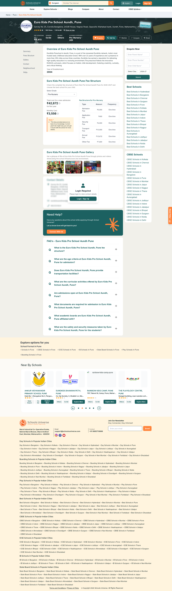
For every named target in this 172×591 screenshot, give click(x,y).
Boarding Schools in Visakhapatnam (55, 473)
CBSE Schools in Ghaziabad (31, 534)
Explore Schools (50, 9)
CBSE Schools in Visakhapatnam (110, 527)
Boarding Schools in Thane (80, 470)
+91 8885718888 (96, 431)
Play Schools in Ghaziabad (140, 495)
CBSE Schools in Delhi (136, 220)
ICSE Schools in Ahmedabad (94, 548)
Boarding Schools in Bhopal (102, 470)
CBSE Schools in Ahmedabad (31, 530)
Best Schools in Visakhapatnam (105, 509)
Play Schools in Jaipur (86, 488)
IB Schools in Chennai (65, 560)
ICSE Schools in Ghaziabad (55, 552)
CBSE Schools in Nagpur (137, 187)
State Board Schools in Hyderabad (109, 571)
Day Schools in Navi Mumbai (95, 455)
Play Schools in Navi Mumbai (96, 495)
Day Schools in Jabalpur (67, 448)
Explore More (47, 402)
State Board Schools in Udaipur (32, 581)
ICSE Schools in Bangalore (29, 542)
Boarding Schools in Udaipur (80, 473)
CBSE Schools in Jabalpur (138, 207)
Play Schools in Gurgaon (75, 495)
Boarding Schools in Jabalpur (97, 466)
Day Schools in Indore (29, 448)
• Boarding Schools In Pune (30, 354)
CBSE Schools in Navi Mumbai (100, 530)
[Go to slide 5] (93, 408)
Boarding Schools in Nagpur (74, 466)
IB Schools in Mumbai (103, 560)
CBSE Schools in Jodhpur (137, 200)
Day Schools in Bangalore (29, 445)
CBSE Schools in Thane (137, 191)
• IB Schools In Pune (86, 349)
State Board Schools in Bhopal (81, 578)
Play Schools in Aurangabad (126, 488)
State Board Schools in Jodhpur (32, 578)
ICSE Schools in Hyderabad (71, 542)
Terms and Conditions (57, 588)
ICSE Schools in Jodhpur (89, 545)
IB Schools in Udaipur (103, 563)
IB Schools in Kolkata (47, 560)
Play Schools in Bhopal (47, 491)
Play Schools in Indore (29, 488)
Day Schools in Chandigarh (53, 455)
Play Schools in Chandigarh (53, 495)
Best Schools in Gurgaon (137, 101)
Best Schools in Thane (136, 121)
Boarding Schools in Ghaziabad (84, 477)
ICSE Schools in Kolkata (50, 542)
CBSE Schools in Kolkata (137, 159)
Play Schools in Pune (129, 484)
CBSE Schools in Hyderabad (134, 167)
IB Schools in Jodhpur (29, 563)
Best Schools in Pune (136, 104)
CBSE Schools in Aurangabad (134, 195)
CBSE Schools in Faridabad (124, 530)
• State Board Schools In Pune (107, 349)
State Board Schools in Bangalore (32, 571)
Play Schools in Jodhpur (105, 488)
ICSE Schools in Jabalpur (49, 545)
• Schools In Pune (27, 349)
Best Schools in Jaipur (136, 114)
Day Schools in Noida (65, 452)
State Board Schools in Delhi (105, 578)
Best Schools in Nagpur (136, 127)
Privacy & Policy (73, 588)
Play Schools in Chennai (69, 484)
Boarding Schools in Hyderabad (102, 463)
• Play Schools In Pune (130, 349)
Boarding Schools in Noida (124, 470)
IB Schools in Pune (120, 560)
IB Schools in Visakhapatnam (82, 563)
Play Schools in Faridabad (119, 495)
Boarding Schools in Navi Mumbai (33, 477)
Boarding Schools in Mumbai (126, 463)
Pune (15, 15)
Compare (85, 9)
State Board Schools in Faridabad (33, 584)
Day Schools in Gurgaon (74, 455)
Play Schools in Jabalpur (67, 488)
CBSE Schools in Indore (137, 203)
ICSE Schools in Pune (112, 542)
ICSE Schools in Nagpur (29, 545)
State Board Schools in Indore (55, 574)
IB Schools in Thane (46, 563)
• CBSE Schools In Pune (45, 349)
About (101, 9)
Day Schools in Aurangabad (125, 448)
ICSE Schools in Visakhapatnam (70, 548)
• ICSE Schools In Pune (67, 349)
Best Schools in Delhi (136, 146)
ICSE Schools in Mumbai (93, 542)
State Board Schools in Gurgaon (86, 581)
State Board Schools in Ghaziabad (60, 584)
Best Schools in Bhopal (136, 124)
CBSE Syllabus (134, 9)
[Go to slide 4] (89, 408)
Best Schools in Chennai (137, 98)
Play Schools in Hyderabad (90, 484)
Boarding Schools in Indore (52, 466)
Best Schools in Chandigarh (53, 512)
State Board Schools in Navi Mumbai (113, 581)
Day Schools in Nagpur (47, 448)
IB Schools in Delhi (62, 563)
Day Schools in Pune (128, 445)
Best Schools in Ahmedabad (31, 512)
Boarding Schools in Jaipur (120, 466)
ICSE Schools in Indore (130, 542)
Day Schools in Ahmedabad (31, 455)
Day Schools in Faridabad (117, 455)
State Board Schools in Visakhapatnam (132, 578)
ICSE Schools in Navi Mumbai (32, 552)
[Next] (99, 408)
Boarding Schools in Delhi (30, 473)
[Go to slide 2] (82, 408)
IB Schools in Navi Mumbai (141, 563)
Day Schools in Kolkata (49, 445)
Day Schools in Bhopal (47, 452)
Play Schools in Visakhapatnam (105, 491)
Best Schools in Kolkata (136, 108)
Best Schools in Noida (136, 143)
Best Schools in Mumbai (137, 111)
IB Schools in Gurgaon (121, 563)
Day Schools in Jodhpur (104, 448)
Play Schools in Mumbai (110, 484)
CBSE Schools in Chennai (138, 162)
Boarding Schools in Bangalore (31, 463)
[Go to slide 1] (78, 408)
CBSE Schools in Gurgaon (138, 213)
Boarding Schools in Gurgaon (130, 473)
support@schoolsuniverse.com (67, 431)
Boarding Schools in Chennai (77, 463)
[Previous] (73, 408)
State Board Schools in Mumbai (136, 571)
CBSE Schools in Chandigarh (55, 530)
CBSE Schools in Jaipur (137, 184)
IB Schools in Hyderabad (84, 560)
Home (32, 9)
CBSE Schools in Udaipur (133, 527)
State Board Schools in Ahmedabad (59, 581)
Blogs (70, 9)
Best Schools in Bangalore (138, 95)
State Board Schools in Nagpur (79, 574)
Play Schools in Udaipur (127, 491)
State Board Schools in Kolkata (57, 571)
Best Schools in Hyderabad (138, 91)
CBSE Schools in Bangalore (134, 173)
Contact (116, 9)
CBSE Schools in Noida (137, 216)
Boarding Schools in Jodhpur (31, 470)
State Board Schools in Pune (31, 574)
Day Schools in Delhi (82, 452)
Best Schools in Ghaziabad (141, 512)
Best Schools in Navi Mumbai (97, 512)
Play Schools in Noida (66, 491)
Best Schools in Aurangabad (133, 132)
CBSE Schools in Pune (136, 178)
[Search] (111, 3)
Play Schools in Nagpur (47, 488)
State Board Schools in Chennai (83, 571)
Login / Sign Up (83, 199)
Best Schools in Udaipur (128, 509)
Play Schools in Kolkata (49, 484)
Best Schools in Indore (136, 117)
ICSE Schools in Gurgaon (139, 548)
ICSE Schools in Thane (132, 545)
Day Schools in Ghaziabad (139, 455)
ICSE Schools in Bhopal (29, 548)
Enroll (147, 428)
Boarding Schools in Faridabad (59, 477)
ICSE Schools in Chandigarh (117, 548)
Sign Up (147, 3)
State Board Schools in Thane (57, 578)
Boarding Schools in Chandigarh (105, 473)
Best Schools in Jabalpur (137, 140)
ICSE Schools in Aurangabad (111, 545)
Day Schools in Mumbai (109, 445)
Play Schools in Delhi (83, 491)
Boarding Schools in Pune (30, 466)
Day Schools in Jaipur (86, 448)
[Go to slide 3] (86, 408)
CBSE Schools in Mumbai (137, 181)
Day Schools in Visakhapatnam (103, 452)
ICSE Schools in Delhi (48, 548)
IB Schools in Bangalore (28, 560)
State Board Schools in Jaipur (129, 574)
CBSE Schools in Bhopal (137, 210)
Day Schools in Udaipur (126, 452)
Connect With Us (56, 231)
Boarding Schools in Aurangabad (56, 470)
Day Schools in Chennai (68, 445)
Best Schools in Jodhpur (137, 137)
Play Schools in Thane (29, 491)
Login (138, 3)
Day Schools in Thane (29, 452)
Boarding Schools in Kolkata (54, 463)
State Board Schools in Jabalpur (104, 574)
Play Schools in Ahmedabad (31, 495)
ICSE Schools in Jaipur (69, 545)
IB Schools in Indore (136, 560)
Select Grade (52, 90)
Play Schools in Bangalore (29, 484)
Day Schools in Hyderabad (89, 445)
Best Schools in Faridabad (119, 512)
